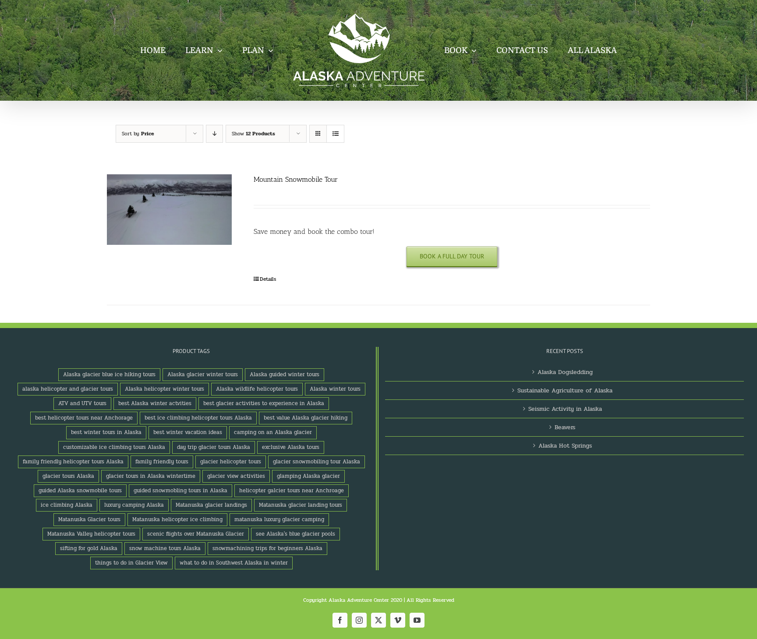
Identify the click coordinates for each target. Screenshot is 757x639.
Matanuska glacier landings (211, 505)
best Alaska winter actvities (154, 403)
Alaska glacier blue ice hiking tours (109, 374)
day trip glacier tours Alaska (213, 447)
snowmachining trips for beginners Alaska (267, 548)
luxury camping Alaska (134, 505)
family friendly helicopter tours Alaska (73, 461)
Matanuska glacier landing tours (300, 505)
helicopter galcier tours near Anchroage (291, 490)
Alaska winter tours (335, 389)
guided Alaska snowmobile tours (80, 490)
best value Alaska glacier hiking (305, 417)
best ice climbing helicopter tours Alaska (198, 417)
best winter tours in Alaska (106, 432)
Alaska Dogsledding (565, 372)
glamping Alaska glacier (308, 476)
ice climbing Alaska (66, 505)
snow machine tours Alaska (165, 548)
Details (268, 279)
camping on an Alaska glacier (273, 432)
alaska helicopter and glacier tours (67, 389)
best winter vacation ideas (187, 432)
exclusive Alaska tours (290, 447)
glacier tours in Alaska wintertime (150, 476)
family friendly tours (161, 461)
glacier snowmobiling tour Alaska (316, 461)
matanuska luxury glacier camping (279, 519)
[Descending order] (214, 134)
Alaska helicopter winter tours (164, 389)
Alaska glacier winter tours (202, 374)
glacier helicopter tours (230, 461)
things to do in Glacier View (131, 562)
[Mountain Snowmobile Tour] (169, 209)
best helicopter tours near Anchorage (84, 417)
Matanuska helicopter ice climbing (177, 519)
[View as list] (335, 133)
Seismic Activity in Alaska (565, 408)
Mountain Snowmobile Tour (296, 179)
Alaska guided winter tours (284, 374)
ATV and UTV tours (82, 403)
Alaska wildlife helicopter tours (257, 389)
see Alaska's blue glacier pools (295, 534)
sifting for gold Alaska (88, 548)
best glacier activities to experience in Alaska (263, 403)
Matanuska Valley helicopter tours (91, 534)
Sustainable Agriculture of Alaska (564, 390)
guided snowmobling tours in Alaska (180, 490)
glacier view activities (236, 476)
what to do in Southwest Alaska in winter (234, 562)
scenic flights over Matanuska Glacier (195, 534)
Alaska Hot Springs (565, 445)
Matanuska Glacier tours (89, 519)
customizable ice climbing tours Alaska (114, 447)
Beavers (565, 427)
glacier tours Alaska (68, 476)
